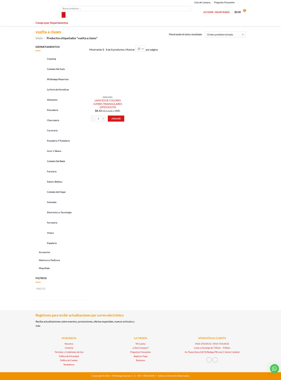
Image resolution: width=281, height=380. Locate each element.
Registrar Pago (140, 356)
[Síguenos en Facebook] (241, 2)
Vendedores (68, 364)
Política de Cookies (69, 360)
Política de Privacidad (69, 356)
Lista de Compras (202, 2)
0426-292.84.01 (203, 343)
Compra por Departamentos (52, 22)
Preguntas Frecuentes (224, 2)
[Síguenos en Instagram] (244, 2)
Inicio (39, 38)
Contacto (69, 348)
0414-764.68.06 (221, 343)
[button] (216, 12)
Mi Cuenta (140, 343)
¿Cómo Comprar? (140, 348)
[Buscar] (64, 15)
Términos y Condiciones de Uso (69, 352)
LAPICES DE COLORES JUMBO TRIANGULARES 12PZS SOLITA (107, 104)
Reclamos (140, 360)
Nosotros (69, 343)
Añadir (116, 118)
